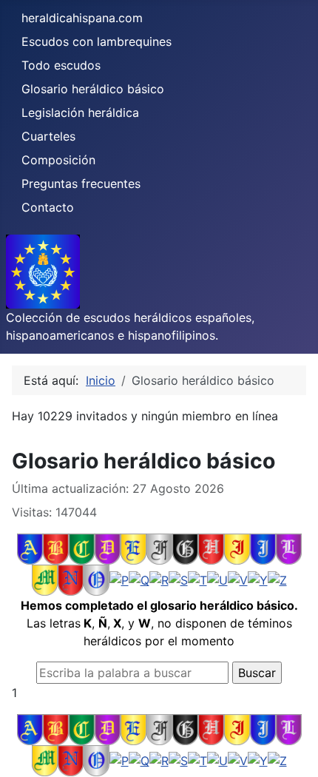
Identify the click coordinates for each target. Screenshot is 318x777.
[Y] (258, 579)
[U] (217, 579)
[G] (185, 548)
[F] (159, 548)
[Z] (277, 579)
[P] (119, 579)
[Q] (139, 579)
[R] (159, 579)
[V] (238, 579)
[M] (45, 579)
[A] (30, 548)
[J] (263, 548)
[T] (197, 579)
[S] (178, 579)
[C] (82, 548)
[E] (133, 548)
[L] (289, 548)
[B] (56, 548)
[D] (108, 548)
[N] (71, 579)
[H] (211, 548)
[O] (96, 579)
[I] (237, 548)
